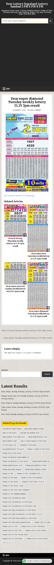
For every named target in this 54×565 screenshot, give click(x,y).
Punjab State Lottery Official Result (15, 534)
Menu (8, 88)
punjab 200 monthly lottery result (15, 461)
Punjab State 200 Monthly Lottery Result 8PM (19, 506)
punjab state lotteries (42, 522)
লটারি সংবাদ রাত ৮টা (7, 542)
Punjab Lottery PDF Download (31, 477)
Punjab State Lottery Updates (37, 538)
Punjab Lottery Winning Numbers (14, 494)
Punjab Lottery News (10, 477)
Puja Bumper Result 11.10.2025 (13, 449)
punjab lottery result (10, 481)
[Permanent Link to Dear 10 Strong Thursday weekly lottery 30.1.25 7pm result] (15, 220)
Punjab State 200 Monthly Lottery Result (17, 502)
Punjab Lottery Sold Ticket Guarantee (16, 489)
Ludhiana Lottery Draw (28, 445)
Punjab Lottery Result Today (12, 485)
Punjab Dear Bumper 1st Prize (36, 465)
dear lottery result (9, 433)
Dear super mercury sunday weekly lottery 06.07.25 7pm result (15, 289)
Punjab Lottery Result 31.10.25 (33, 481)
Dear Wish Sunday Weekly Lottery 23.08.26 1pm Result (25, 414)
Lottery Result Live (9, 445)
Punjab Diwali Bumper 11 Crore (35, 469)
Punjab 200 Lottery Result (12, 453)
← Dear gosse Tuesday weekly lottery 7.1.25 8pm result (26, 337)
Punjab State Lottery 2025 (12, 530)
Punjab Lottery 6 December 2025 (28, 473)
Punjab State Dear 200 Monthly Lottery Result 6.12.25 (22, 514)
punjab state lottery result (12, 538)
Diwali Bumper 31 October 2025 (13, 437)
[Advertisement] (27, 55)
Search (4, 370)
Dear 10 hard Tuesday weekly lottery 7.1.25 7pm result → (27, 332)
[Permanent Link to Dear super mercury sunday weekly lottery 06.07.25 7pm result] (15, 273)
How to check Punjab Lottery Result (34, 441)
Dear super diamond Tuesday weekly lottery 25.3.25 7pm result (38, 313)
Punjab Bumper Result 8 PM (12, 465)
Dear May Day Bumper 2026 (29, 433)
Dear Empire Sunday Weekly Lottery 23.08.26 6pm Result (26, 403)
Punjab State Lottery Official (35, 530)
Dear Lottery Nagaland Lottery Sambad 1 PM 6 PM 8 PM (27, 5)
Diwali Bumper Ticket (9, 441)
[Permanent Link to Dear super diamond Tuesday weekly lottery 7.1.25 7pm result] (27, 152)
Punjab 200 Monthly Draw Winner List (16, 457)
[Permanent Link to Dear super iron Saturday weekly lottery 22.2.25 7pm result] (38, 228)
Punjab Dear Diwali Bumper (11, 469)
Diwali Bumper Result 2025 (38, 437)
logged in (19, 352)
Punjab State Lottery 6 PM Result (33, 526)
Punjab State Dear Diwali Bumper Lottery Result (19, 518)
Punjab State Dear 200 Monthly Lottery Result (19, 510)
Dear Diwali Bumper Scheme (34, 428)
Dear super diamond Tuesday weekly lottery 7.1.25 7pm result (27, 102)
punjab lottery (8, 473)
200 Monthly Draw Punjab (11, 428)
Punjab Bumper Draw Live (41, 461)
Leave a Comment (35, 110)
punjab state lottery (10, 526)
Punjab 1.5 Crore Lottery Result (38, 449)
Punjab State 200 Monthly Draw (14, 498)
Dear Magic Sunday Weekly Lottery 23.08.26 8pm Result (25, 391)
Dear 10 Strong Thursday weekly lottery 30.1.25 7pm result (15, 242)
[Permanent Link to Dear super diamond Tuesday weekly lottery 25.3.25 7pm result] (38, 285)
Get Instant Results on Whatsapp (19, 195)
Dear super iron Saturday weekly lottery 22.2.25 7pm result (39, 256)
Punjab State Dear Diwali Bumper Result (16, 522)
